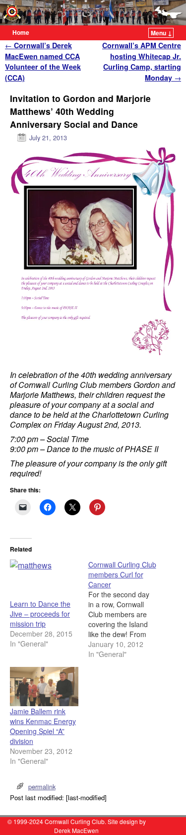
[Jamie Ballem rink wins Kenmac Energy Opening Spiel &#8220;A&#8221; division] (44, 686)
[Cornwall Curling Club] (93, 12)
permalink (42, 786)
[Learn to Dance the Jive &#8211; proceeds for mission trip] (44, 579)
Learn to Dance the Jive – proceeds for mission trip (40, 614)
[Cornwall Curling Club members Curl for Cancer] (127, 609)
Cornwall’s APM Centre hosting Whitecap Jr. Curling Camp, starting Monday (141, 61)
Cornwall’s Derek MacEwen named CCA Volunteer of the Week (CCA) (43, 61)
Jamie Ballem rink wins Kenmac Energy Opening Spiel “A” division (43, 726)
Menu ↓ (161, 32)
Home (20, 32)
